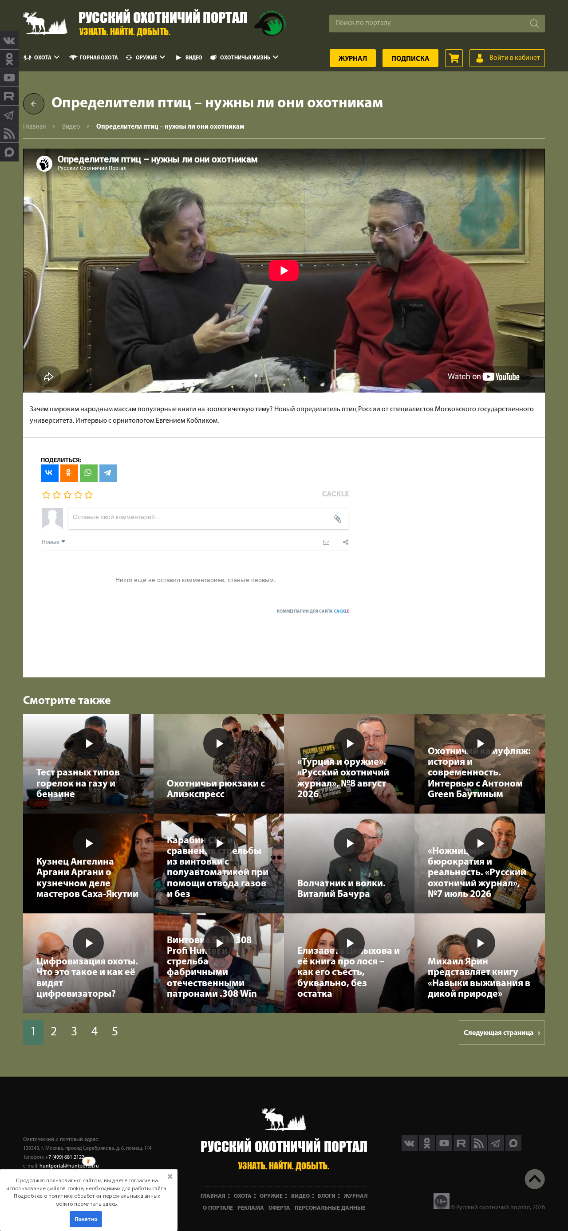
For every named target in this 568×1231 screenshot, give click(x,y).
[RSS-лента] (9, 133)
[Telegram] (108, 473)
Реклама (250, 1208)
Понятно (86, 1219)
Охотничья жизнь (245, 58)
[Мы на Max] (513, 1149)
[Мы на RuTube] (9, 96)
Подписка (410, 59)
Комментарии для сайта (313, 611)
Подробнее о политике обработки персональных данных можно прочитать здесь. (87, 1199)
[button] (87, 1191)
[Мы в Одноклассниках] (9, 59)
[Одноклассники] (69, 473)
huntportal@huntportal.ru (69, 1166)
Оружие (146, 58)
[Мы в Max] (9, 152)
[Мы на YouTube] (9, 77)
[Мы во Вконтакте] (9, 40)
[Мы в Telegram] (9, 115)
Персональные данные (330, 1208)
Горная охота (99, 58)
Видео (193, 58)
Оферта (279, 1208)
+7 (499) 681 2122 (64, 1157)
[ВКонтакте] (50, 473)
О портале (218, 1208)
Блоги (326, 1196)
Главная (34, 127)
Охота (42, 58)
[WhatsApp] (89, 473)
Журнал (353, 59)
